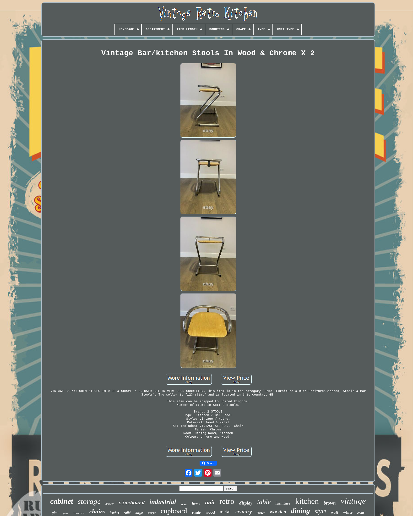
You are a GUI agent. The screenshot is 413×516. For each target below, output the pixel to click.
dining (300, 511)
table (264, 501)
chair (360, 513)
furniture (282, 503)
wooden (278, 512)
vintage (353, 500)
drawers (79, 513)
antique (152, 513)
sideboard (132, 503)
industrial (162, 501)
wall (334, 512)
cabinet (61, 501)
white (348, 512)
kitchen (307, 501)
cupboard (174, 511)
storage (89, 501)
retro (226, 501)
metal (225, 512)
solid (127, 513)
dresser (109, 503)
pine (55, 513)
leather (114, 513)
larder (261, 513)
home (196, 503)
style (320, 511)
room (184, 504)
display (245, 502)
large (139, 513)
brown (330, 502)
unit (210, 502)
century (243, 512)
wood (210, 512)
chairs (97, 511)
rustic (196, 513)
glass (65, 513)
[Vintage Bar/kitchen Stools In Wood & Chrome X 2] (208, 100)
